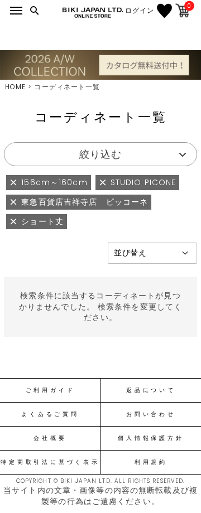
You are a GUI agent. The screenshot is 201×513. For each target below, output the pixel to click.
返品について (151, 390)
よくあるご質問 (50, 414)
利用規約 (151, 462)
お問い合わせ (151, 414)
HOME (15, 86)
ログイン (139, 10)
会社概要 (50, 438)
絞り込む (100, 154)
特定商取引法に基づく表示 (50, 462)
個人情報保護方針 (151, 438)
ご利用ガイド (50, 390)
